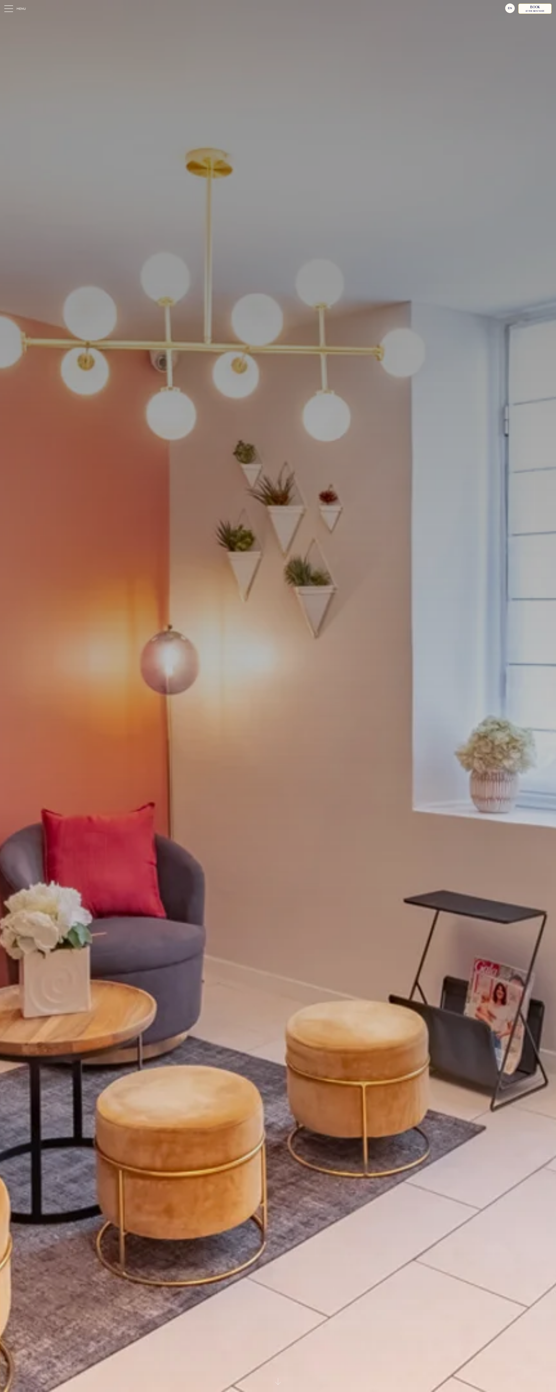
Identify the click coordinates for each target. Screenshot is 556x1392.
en (510, 8)
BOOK (534, 8)
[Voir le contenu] (278, 1382)
